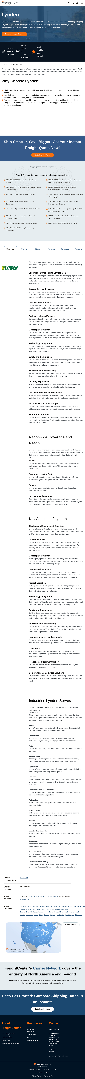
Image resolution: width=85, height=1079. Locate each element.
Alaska (29, 906)
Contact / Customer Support (11, 1043)
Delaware (73, 906)
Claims (24, 249)
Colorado (57, 906)
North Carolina (59, 909)
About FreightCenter (8, 1034)
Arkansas (42, 906)
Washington (60, 915)
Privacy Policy (36, 1076)
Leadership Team (7, 1037)
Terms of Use (48, 1076)
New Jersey (32, 909)
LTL (48, 896)
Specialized (54, 896)
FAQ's (29, 1037)
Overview (10, 249)
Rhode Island (58, 912)
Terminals (65, 249)
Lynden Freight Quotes (14, 34)
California (49, 906)
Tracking (78, 249)
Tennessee (29, 915)
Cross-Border (24, 899)
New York (50, 909)
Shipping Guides (32, 1040)
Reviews (51, 249)
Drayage (30, 896)
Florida (79, 906)
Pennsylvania (48, 912)
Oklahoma (33, 912)
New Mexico (41, 909)
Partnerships (6, 1040)
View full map (70, 925)
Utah (40, 915)
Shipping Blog (31, 1034)
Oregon (40, 912)
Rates (37, 249)
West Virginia (70, 915)
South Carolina (69, 912)
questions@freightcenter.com (58, 1056)
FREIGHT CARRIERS (15, 65)
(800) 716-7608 (54, 1029)
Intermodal (41, 896)
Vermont (46, 915)
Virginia (52, 915)
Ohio (27, 912)
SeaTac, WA (24, 878)
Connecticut (65, 906)
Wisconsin (78, 915)
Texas (36, 915)
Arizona (35, 906)
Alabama (23, 906)
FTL (35, 896)
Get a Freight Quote (42, 155)
